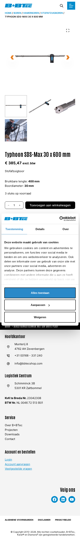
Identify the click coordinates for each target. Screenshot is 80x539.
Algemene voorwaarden (19, 520)
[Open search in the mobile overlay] (61, 5)
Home (8, 13)
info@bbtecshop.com (28, 363)
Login (8, 459)
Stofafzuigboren (52, 13)
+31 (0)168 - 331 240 (28, 355)
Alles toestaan (40, 292)
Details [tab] (40, 228)
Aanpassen (38, 304)
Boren (17, 13)
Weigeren (40, 317)
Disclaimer (44, 520)
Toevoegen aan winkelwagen (50, 205)
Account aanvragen (17, 464)
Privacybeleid (63, 520)
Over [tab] (66, 228)
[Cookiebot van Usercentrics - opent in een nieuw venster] (59, 218)
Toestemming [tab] (14, 228)
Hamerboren (31, 13)
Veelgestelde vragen (18, 468)
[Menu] (71, 6)
